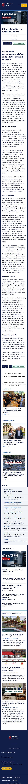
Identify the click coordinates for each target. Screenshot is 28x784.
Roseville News (8, 489)
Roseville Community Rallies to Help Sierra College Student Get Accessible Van (15, 535)
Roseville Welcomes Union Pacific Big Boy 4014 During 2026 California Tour (13, 578)
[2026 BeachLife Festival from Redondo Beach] (14, 559)
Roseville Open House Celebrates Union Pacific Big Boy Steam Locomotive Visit (12, 587)
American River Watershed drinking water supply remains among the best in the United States (13, 474)
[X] (7, 43)
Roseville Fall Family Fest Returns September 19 (13, 492)
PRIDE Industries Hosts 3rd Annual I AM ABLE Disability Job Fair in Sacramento (13, 596)
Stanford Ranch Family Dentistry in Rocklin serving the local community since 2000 (13, 703)
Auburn (4, 414)
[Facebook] (4, 43)
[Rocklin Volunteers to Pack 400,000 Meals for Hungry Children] (14, 399)
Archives (4, 574)
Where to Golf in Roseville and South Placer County (15, 541)
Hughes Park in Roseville (10, 514)
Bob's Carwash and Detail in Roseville (14, 523)
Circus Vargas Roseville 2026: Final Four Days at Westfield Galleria (14, 498)
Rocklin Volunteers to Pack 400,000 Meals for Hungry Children (12, 410)
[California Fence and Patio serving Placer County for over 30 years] (14, 624)
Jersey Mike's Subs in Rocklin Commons (14, 518)
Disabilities (7, 526)
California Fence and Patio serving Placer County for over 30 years (12, 635)
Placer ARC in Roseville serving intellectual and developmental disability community (15, 529)
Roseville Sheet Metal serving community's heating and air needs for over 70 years (13, 669)
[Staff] (11, 36)
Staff (16, 36)
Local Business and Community (13, 502)
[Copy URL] (10, 43)
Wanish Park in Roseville (10, 509)
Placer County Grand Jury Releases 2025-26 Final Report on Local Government (13, 442)
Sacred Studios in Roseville (11, 504)
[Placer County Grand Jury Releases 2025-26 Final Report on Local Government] (14, 431)
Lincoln (6, 539)
